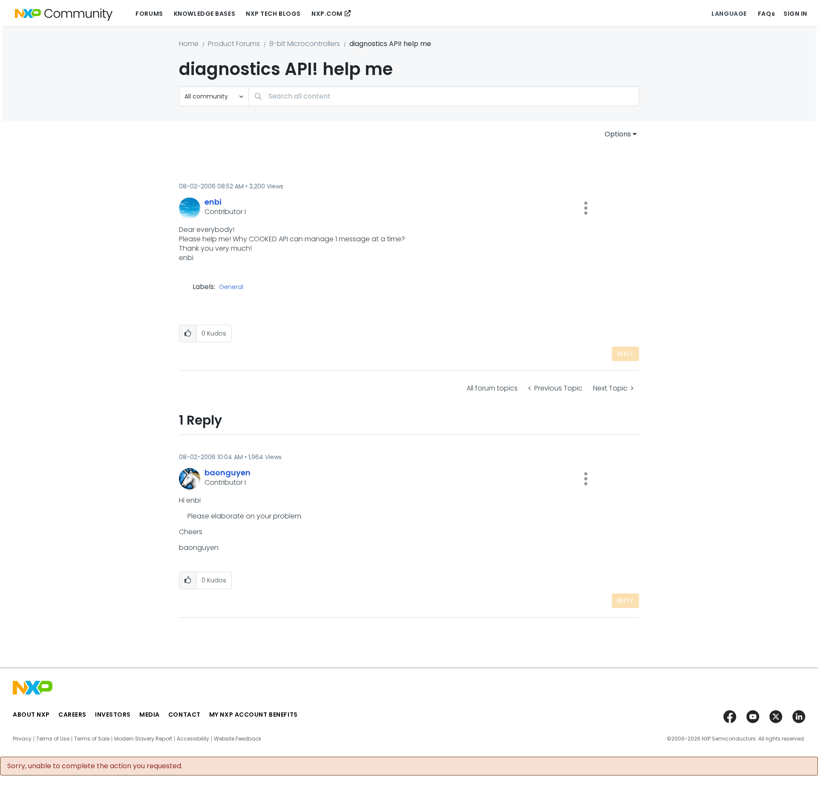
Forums (149, 13)
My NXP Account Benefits (253, 714)
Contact (184, 714)
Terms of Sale (91, 738)
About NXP (31, 714)
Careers (72, 714)
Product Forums (234, 44)
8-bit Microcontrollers (304, 44)
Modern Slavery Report (143, 738)
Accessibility (193, 738)
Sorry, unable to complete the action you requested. (94, 766)
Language (728, 13)
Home (189, 44)
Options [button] (618, 134)
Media (149, 714)
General (231, 287)
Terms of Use (52, 738)
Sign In (795, 13)
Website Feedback (237, 738)
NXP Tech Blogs (273, 13)
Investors (113, 714)
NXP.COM (327, 13)
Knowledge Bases (204, 13)
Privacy (22, 738)
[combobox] (443, 96)
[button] (585, 208)
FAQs (766, 13)
